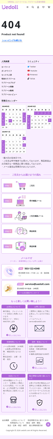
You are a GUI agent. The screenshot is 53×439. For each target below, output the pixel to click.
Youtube (33, 71)
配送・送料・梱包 (33, 423)
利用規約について (17, 423)
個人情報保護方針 (36, 425)
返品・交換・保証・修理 (17, 425)
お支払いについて (18, 420)
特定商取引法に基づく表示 (38, 420)
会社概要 (5, 420)
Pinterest (33, 74)
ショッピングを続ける (12, 40)
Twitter (33, 66)
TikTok (32, 78)
